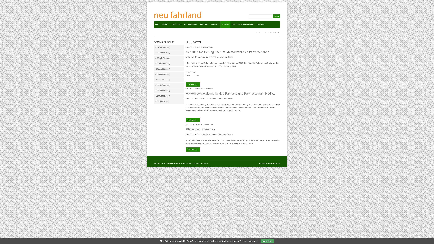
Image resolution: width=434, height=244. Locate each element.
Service (260, 24)
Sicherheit (204, 24)
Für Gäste (176, 24)
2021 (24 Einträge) (163, 74)
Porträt (164, 24)
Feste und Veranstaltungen (243, 24)
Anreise (214, 24)
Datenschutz (196, 163)
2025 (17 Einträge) (163, 53)
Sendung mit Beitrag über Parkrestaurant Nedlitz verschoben (227, 52)
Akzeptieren (267, 241)
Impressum (204, 163)
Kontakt (183, 163)
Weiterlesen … (194, 85)
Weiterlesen (253, 241)
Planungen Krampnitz (200, 129)
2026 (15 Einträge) (163, 47)
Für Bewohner (190, 24)
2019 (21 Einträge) (163, 85)
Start (157, 24)
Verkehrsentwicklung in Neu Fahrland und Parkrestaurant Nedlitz (230, 93)
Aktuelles (225, 24)
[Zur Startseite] (178, 14)
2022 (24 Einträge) (163, 69)
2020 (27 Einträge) (163, 80)
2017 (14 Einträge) (163, 96)
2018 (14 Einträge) (163, 91)
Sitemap (189, 163)
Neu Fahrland (259, 32)
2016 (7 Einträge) (162, 101)
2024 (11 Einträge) (163, 58)
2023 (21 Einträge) (163, 64)
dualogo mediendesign (273, 163)
